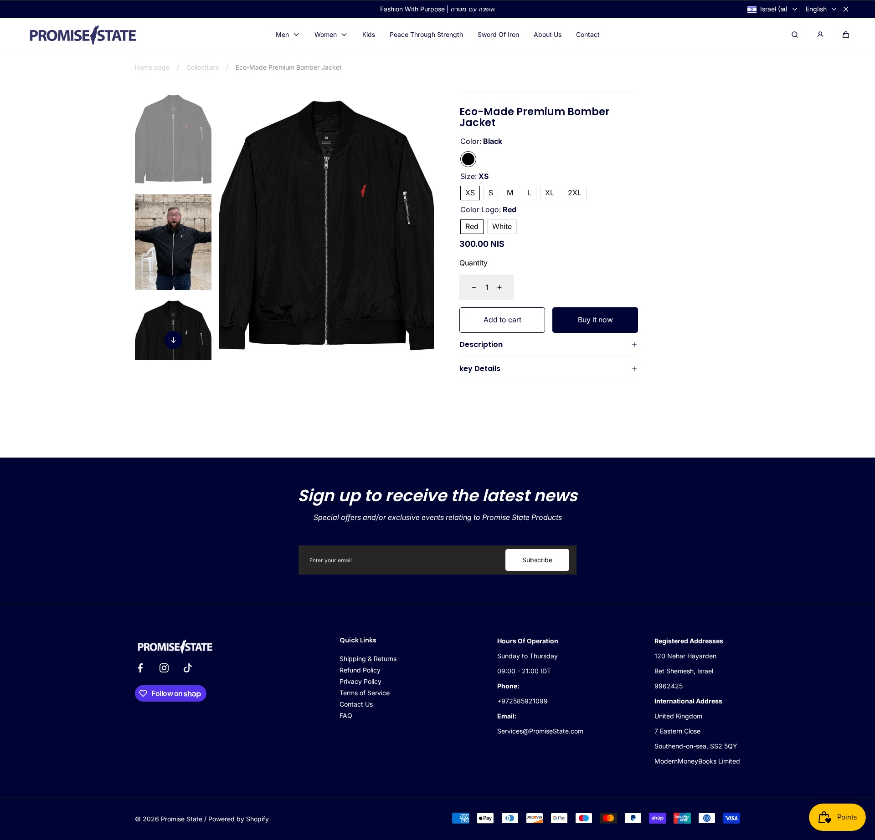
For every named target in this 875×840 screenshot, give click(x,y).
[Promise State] (82, 35)
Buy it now (595, 319)
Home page (152, 67)
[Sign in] (820, 34)
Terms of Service (365, 693)
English (816, 9)
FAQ (346, 715)
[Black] (468, 159)
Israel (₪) (774, 9)
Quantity (473, 262)
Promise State (181, 819)
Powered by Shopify (238, 819)
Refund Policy (360, 670)
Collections (202, 67)
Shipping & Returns (368, 658)
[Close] (845, 9)
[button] (845, 34)
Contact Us (356, 704)
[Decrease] (468, 287)
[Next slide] (173, 340)
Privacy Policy (360, 681)
